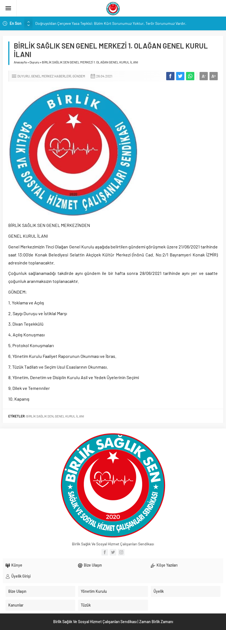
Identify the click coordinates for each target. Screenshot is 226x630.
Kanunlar (15, 605)
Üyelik (159, 591)
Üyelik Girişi (21, 576)
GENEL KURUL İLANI (69, 416)
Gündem (78, 76)
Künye (16, 565)
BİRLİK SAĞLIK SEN (39, 416)
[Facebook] (104, 552)
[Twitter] (113, 552)
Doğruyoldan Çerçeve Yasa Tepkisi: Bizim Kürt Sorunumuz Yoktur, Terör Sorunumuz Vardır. (110, 23)
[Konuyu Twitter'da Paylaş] (180, 76)
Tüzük (86, 605)
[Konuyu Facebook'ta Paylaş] (170, 76)
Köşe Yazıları (167, 565)
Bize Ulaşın (93, 565)
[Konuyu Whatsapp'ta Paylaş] (190, 76)
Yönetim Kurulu (94, 591)
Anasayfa (20, 62)
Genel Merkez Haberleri (51, 76)
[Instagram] (121, 552)
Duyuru (34, 62)
